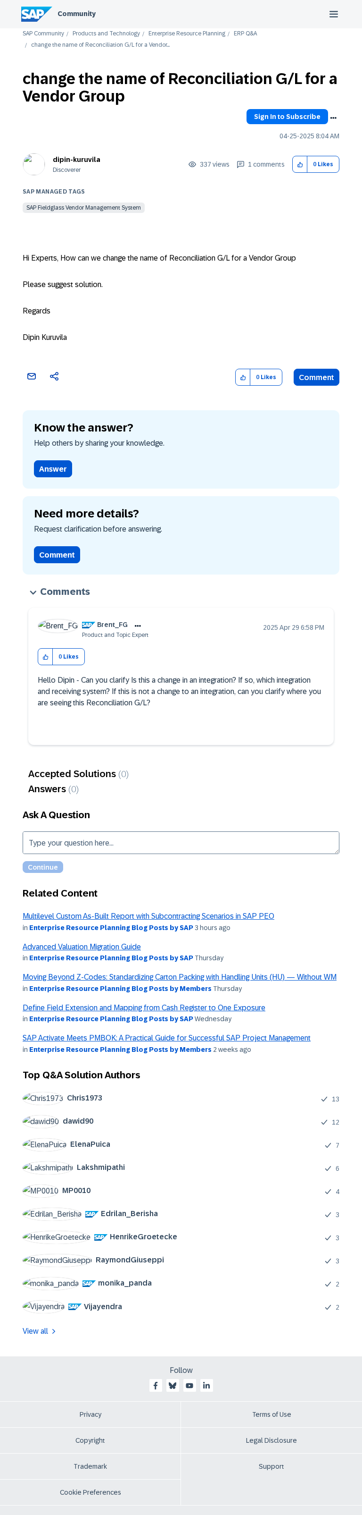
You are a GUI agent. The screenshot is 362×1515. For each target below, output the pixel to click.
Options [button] (333, 118)
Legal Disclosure (271, 1440)
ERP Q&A (245, 34)
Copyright (90, 1440)
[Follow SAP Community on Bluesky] (172, 1385)
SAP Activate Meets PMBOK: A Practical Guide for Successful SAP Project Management (167, 1038)
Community (77, 13)
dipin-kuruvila (76, 159)
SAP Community (43, 34)
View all (35, 1331)
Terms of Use (271, 1414)
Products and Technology (106, 34)
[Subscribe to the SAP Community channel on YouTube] (189, 1385)
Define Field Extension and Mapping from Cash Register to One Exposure (144, 1008)
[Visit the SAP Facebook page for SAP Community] (155, 1385)
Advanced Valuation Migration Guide (82, 947)
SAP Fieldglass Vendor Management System (83, 207)
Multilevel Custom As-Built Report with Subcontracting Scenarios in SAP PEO (148, 916)
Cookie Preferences (90, 1492)
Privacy (90, 1414)
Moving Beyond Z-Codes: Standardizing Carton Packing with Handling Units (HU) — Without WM (180, 977)
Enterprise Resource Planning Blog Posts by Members (120, 988)
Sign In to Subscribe (287, 116)
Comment (316, 377)
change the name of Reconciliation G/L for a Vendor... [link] (100, 45)
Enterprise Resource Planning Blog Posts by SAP (111, 927)
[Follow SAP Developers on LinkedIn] (206, 1385)
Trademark (90, 1466)
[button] (300, 164)
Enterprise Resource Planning (186, 34)
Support (271, 1466)
